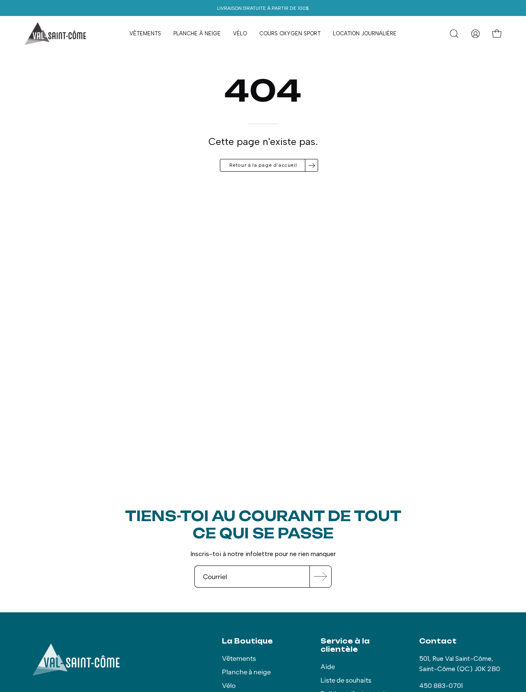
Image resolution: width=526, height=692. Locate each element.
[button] (454, 33)
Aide (328, 666)
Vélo (228, 685)
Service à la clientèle (345, 645)
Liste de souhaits (346, 680)
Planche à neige (246, 672)
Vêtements (239, 658)
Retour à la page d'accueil (263, 165)
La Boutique (247, 641)
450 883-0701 (441, 686)
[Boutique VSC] (55, 33)
